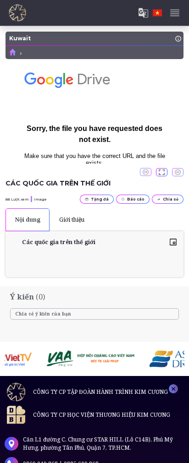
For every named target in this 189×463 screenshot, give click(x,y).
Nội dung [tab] (27, 219)
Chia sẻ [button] (170, 199)
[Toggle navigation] (174, 13)
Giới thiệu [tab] (71, 219)
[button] (161, 172)
